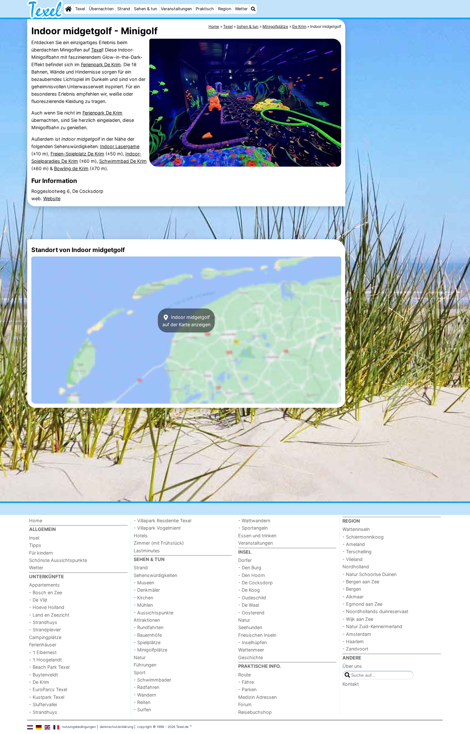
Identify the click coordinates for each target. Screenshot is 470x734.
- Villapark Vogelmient (157, 528)
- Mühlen (143, 605)
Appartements (44, 585)
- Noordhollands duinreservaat (375, 611)
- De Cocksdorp (255, 582)
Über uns (352, 666)
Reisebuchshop (255, 712)
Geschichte (250, 657)
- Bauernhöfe (148, 635)
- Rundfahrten (148, 627)
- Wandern (145, 695)
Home (35, 520)
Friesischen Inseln (257, 635)
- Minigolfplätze (150, 649)
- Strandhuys (43, 622)
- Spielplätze (147, 642)
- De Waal (248, 605)
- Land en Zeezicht (49, 615)
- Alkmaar (353, 596)
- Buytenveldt (43, 674)
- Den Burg (249, 567)
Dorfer (245, 560)
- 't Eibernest (43, 652)
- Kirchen (143, 597)
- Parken (247, 689)
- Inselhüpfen (252, 642)
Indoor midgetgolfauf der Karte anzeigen (186, 320)
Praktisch (205, 8)
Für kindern (41, 553)
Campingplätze (45, 637)
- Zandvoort (355, 648)
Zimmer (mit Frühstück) (159, 543)
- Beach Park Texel (49, 667)
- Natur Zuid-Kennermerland (372, 626)
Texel (80, 8)
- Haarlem (353, 641)
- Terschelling (357, 551)
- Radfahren (146, 687)
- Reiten (142, 702)
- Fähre (246, 682)
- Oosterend (251, 612)
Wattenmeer (251, 649)
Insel (34, 538)
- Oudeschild (252, 597)
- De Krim (39, 682)
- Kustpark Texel (46, 697)
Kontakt (350, 684)
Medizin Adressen (257, 697)
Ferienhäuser (42, 644)
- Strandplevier (45, 629)
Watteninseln (356, 529)
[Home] (68, 9)
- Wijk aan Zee (357, 619)
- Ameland (353, 544)
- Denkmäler (147, 590)
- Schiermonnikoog (363, 537)
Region (224, 8)
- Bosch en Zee (45, 592)
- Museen (144, 582)
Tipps (35, 545)
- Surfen (142, 709)
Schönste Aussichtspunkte (58, 560)
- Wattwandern (254, 520)
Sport (139, 672)
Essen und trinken (257, 535)
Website (51, 198)
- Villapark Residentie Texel (162, 520)
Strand (123, 8)
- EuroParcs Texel (48, 689)
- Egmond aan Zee (362, 604)
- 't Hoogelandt (45, 659)
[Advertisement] (395, 166)
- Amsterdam (356, 634)
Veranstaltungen (176, 8)
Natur (139, 657)
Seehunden (250, 627)
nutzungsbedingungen (79, 727)
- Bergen (351, 589)
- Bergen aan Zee (360, 581)
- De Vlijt (38, 600)
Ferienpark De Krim (101, 64)
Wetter (241, 8)
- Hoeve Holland (46, 607)
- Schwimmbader (152, 680)
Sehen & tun (145, 8)
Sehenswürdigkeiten (155, 575)
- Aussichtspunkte (153, 612)
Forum (245, 704)
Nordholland (355, 566)
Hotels (141, 535)
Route (244, 674)
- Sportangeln (253, 528)
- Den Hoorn (251, 575)
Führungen (145, 664)
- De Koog (249, 590)
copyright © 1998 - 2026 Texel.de (163, 727)
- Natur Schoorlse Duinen (369, 574)
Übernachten (101, 8)
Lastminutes (147, 550)
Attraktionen (147, 620)
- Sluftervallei (43, 704)
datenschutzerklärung (116, 727)
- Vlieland (352, 559)
